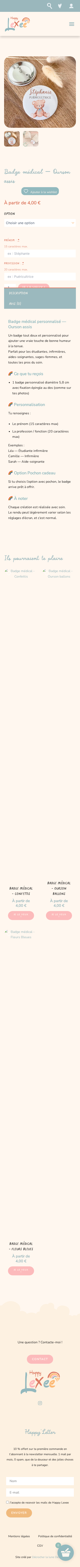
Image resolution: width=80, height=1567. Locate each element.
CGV (40, 1546)
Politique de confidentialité (55, 1536)
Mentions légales (19, 1536)
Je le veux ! (21, 915)
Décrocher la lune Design (48, 1557)
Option (9, 213)
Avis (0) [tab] (15, 303)
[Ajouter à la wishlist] (9, 573)
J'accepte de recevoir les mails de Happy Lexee (39, 1503)
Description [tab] (18, 292)
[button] (72, 24)
